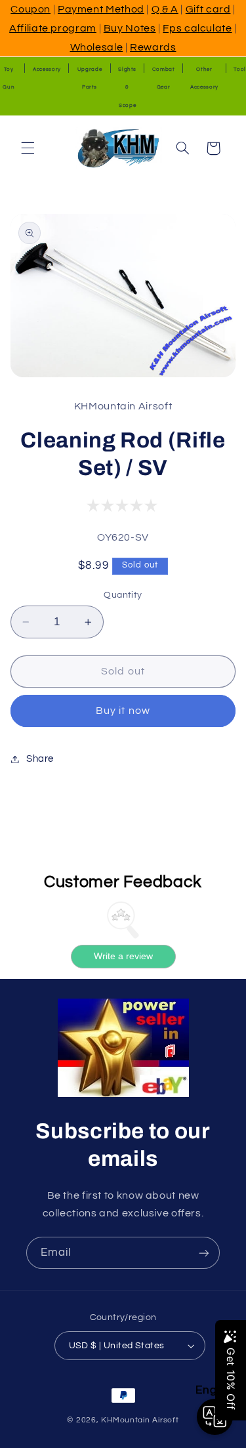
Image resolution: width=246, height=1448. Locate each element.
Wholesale (96, 47)
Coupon (30, 9)
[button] (27, 148)
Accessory (47, 69)
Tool (240, 69)
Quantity (123, 595)
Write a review (123, 956)
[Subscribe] (204, 1253)
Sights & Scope (127, 87)
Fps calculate (197, 28)
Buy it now (123, 710)
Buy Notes (130, 28)
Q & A (165, 9)
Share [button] (40, 759)
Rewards (153, 47)
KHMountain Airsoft (139, 1420)
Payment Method (101, 9)
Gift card (208, 9)
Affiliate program (52, 28)
